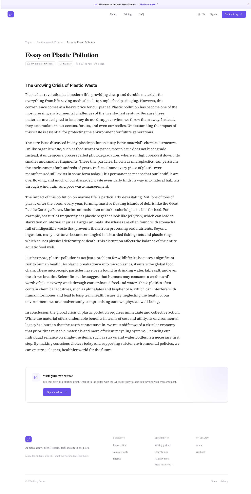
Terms (214, 481)
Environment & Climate (50, 42)
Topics (28, 42)
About (112, 14)
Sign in (214, 14)
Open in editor (55, 392)
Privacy (224, 481)
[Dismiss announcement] (248, 4)
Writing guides (162, 445)
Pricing (128, 14)
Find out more (147, 4)
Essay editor (119, 445)
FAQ (141, 14)
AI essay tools (120, 452)
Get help (200, 452)
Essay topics (161, 452)
